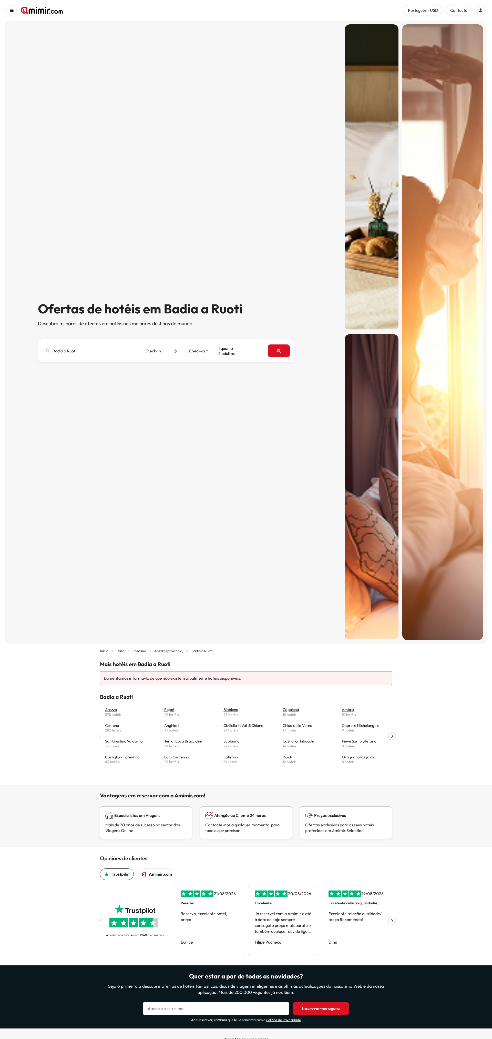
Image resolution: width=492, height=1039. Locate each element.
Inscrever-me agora (321, 1008)
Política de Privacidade (283, 1020)
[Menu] (11, 10)
